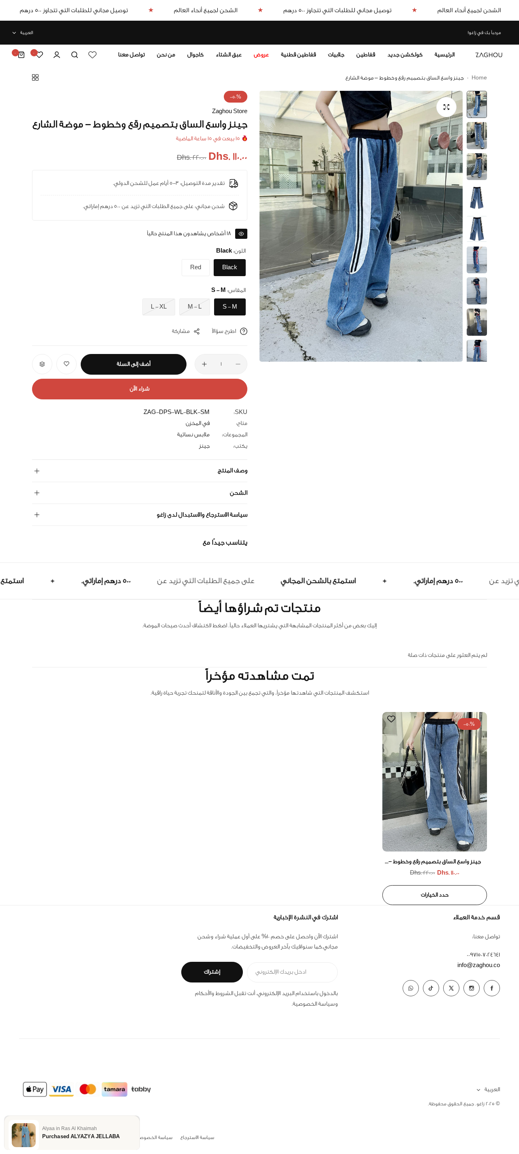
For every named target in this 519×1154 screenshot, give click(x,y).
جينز (204, 446)
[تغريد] (451, 988)
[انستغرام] (471, 988)
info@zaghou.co (478, 965)
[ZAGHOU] (489, 55)
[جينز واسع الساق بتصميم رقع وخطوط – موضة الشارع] (434, 782)
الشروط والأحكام (214, 993)
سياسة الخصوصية (314, 1004)
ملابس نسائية (193, 434)
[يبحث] (75, 55)
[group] (361, 226)
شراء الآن (140, 389)
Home (479, 78)
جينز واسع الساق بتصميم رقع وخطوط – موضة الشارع (434, 862)
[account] (57, 55)
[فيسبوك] (492, 988)
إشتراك (212, 972)
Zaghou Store (229, 111)
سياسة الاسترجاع (197, 1137)
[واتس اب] (411, 988)
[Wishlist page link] (92, 55)
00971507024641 (483, 955)
